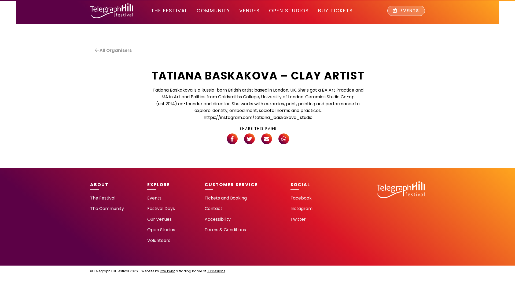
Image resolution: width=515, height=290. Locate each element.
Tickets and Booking (226, 198)
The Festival (169, 10)
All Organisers (115, 50)
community (213, 10)
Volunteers (158, 240)
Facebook (301, 198)
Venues (249, 10)
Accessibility (218, 219)
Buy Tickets (335, 10)
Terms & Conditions (225, 230)
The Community (107, 208)
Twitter (298, 219)
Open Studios (289, 10)
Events (409, 11)
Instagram (301, 208)
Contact (213, 208)
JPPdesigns (216, 271)
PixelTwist (167, 271)
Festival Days (161, 208)
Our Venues (159, 219)
